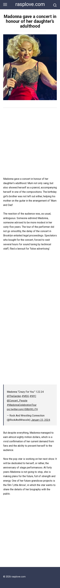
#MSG (25, 396)
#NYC (33, 396)
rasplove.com (30, 4)
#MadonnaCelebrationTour (21, 404)
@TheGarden (14, 396)
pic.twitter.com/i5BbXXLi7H (22, 409)
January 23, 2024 (40, 419)
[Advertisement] (30, 143)
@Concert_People (17, 400)
